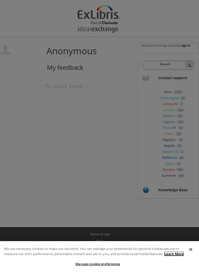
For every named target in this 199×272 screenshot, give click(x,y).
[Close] (190, 249)
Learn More (174, 253)
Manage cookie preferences (97, 264)
